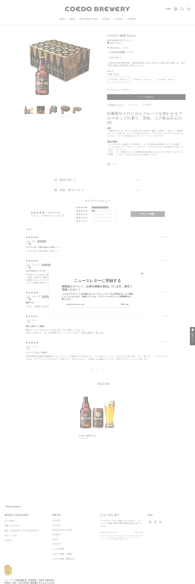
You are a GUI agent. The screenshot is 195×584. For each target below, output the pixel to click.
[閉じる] (142, 273)
